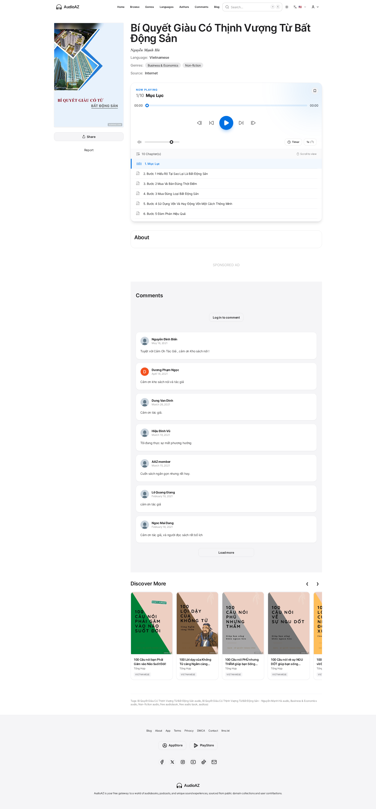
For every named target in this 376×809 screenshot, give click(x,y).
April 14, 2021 (160, 373)
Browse (134, 6)
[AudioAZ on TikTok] (203, 762)
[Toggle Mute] (139, 142)
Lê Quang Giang (163, 492)
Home (120, 6)
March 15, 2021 (161, 465)
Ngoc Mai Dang (163, 523)
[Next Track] (253, 123)
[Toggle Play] (226, 123)
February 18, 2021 (162, 526)
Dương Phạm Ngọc (165, 370)
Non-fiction (193, 65)
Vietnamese (159, 57)
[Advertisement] (226, 265)
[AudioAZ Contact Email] (214, 762)
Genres (149, 6)
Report (89, 150)
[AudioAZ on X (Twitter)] (172, 762)
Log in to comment (226, 317)
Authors (184, 6)
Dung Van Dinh (162, 400)
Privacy (189, 730)
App (168, 730)
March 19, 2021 (161, 434)
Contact (213, 730)
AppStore (176, 745)
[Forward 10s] (241, 123)
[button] (300, 6)
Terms (177, 730)
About (158, 730)
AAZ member (161, 461)
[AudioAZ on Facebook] (161, 762)
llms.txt (226, 730)
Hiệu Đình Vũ (161, 431)
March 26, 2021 (161, 404)
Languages (166, 6)
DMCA (201, 730)
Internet (151, 73)
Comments (201, 6)
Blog (217, 6)
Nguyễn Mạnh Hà (145, 50)
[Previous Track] (199, 123)
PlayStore (207, 745)
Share (91, 137)
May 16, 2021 (160, 343)
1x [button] (308, 142)
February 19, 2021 (162, 496)
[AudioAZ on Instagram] (182, 762)
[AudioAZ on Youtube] (193, 762)
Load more (226, 552)
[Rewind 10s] (211, 123)
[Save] (314, 90)
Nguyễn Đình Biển (164, 339)
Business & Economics (163, 65)
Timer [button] (295, 142)
